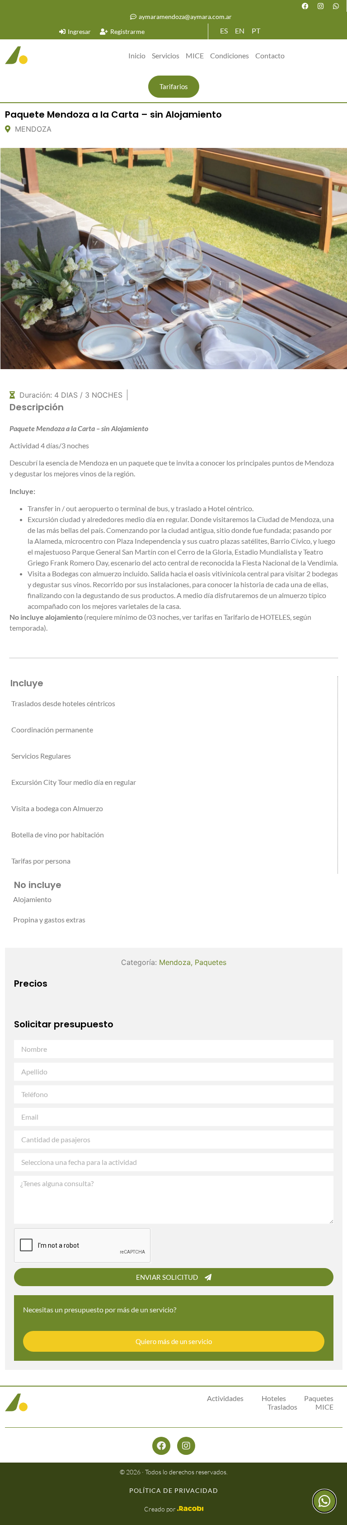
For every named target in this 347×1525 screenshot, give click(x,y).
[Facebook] (305, 5)
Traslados (282, 1406)
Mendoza (175, 962)
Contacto (270, 55)
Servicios (165, 55)
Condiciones (229, 55)
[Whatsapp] (336, 5)
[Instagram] (320, 5)
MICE (195, 55)
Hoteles (274, 1398)
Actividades (225, 1398)
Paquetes (210, 962)
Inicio (136, 55)
